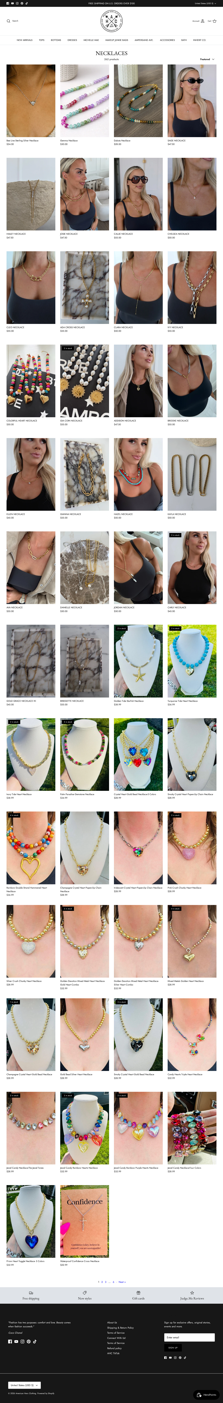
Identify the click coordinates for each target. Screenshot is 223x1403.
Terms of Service (116, 1333)
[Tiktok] (26, 3)
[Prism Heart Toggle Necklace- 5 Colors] (31, 1221)
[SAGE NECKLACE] (192, 100)
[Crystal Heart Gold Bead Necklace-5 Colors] (138, 754)
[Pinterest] (22, 3)
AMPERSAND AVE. (144, 40)
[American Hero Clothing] (112, 21)
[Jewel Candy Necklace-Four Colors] (192, 1128)
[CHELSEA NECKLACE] (192, 194)
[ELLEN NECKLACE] (31, 474)
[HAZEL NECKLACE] (138, 474)
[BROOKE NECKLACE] (192, 381)
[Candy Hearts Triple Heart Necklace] (192, 1034)
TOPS (41, 40)
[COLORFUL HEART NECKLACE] (31, 381)
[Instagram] (17, 3)
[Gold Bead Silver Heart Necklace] (84, 1034)
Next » (122, 1282)
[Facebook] (8, 3)
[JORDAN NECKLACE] (138, 567)
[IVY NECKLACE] (192, 287)
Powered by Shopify (45, 1393)
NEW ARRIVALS (24, 40)
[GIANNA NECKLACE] (84, 474)
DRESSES (72, 40)
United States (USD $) (204, 3)
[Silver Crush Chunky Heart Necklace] (31, 941)
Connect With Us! (116, 1338)
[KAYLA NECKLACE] (192, 474)
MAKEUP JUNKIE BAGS (116, 40)
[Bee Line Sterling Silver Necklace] (31, 100)
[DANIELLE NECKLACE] (84, 567)
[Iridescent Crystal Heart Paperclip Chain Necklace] (138, 848)
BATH (184, 40)
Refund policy (114, 1348)
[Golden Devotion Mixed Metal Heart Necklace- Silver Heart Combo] (138, 941)
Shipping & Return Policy (120, 1328)
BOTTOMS (56, 40)
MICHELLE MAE (91, 40)
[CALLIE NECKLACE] (138, 194)
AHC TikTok (113, 1353)
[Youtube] (12, 3)
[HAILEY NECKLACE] (31, 194)
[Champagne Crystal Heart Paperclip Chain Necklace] (84, 848)
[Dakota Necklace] (138, 100)
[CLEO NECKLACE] (31, 287)
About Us (112, 1322)
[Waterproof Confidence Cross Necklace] (84, 1221)
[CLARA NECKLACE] (138, 287)
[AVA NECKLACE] (31, 567)
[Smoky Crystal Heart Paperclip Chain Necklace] (192, 754)
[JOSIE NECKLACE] (84, 194)
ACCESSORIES (167, 40)
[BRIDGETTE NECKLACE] (84, 661)
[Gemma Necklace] (84, 100)
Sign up (173, 1347)
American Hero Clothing (26, 1393)
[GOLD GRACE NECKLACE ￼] (31, 661)
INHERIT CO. (199, 40)
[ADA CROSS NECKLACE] (84, 287)
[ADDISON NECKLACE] (138, 381)
